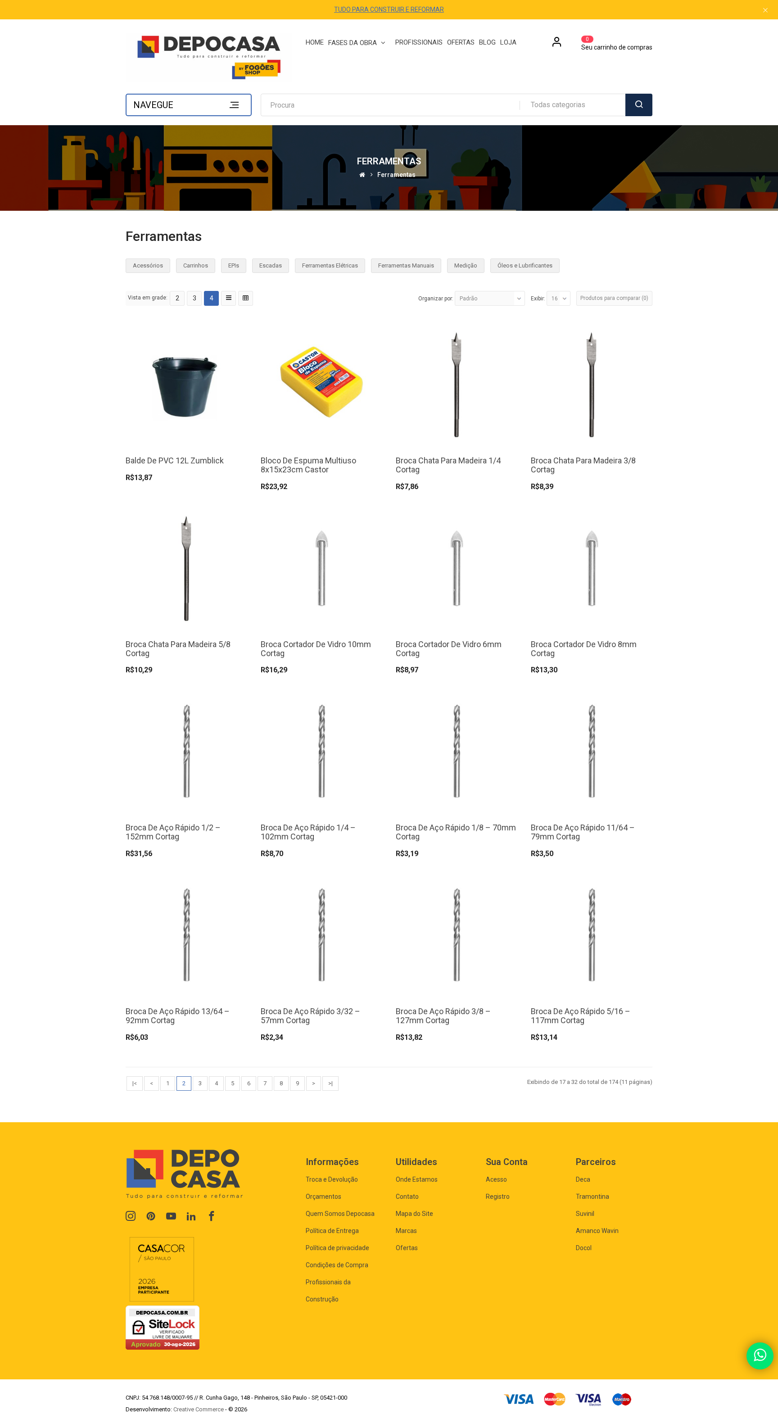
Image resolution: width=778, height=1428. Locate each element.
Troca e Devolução (332, 1179)
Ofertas (407, 1247)
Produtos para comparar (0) (614, 298)
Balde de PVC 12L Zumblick (175, 460)
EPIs (233, 265)
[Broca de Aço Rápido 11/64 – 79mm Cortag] (591, 751)
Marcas (406, 1230)
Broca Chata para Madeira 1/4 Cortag (448, 465)
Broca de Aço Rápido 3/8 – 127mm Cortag (443, 1015)
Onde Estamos (417, 1179)
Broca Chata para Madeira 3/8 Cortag (583, 465)
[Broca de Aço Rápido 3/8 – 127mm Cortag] (456, 934)
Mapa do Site (414, 1213)
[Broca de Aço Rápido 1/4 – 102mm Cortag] (321, 751)
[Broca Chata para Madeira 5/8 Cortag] (186, 567)
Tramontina (592, 1196)
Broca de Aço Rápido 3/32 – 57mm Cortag (310, 1015)
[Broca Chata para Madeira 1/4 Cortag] (456, 384)
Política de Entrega (332, 1230)
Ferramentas (396, 175)
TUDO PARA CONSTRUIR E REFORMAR (389, 9)
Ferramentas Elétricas (330, 265)
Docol (584, 1247)
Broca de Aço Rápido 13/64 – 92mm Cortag (178, 1015)
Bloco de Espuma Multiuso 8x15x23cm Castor (308, 465)
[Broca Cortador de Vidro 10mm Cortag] (321, 567)
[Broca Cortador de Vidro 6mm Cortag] (456, 567)
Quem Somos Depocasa (340, 1213)
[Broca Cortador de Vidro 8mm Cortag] (591, 567)
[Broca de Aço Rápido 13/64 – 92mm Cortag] (186, 934)
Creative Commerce (198, 1409)
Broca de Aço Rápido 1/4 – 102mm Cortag (308, 832)
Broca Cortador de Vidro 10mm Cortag (316, 648)
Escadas (270, 265)
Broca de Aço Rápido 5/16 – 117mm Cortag (580, 1015)
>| (330, 1083)
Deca (583, 1179)
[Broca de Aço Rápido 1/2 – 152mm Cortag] (186, 751)
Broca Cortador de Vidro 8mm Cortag (584, 648)
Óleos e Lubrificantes (525, 265)
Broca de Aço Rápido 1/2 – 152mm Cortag (173, 832)
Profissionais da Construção (328, 1290)
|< (134, 1083)
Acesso (496, 1179)
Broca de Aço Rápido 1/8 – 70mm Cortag (456, 832)
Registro (498, 1196)
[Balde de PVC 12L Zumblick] (186, 384)
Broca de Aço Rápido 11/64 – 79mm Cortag (583, 832)
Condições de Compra (337, 1265)
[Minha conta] (557, 45)
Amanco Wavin (597, 1230)
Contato (407, 1196)
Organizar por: (435, 298)
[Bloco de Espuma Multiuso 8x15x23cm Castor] (321, 384)
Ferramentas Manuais (406, 265)
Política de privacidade (337, 1247)
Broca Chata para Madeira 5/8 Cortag (178, 648)
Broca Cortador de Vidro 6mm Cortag (449, 648)
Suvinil (585, 1213)
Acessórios (148, 265)
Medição (465, 265)
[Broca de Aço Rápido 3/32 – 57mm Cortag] (321, 934)
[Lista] (228, 298)
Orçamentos (323, 1196)
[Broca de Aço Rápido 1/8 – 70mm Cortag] (456, 751)
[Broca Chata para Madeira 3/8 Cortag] (591, 384)
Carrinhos (195, 265)
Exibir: (538, 298)
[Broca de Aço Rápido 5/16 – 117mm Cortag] (591, 934)
